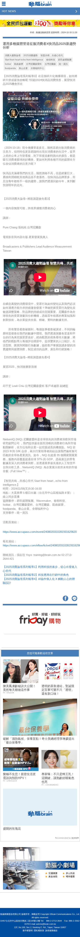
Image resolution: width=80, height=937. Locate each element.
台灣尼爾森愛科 (34, 64)
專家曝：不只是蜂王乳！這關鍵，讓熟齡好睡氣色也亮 (57, 777)
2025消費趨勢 (30, 55)
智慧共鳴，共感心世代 (52, 55)
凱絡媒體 (18, 64)
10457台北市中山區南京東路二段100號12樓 (20, 921)
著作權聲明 (28, 930)
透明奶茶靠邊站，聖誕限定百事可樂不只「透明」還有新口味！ (57, 689)
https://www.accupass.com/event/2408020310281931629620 (40, 531)
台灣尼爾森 (50, 64)
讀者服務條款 (51, 930)
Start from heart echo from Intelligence (24, 59)
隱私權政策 (39, 930)
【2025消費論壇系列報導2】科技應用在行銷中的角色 (36, 574)
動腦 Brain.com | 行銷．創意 (40, 3)
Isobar (8, 64)
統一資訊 (63, 64)
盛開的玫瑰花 (12, 828)
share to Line (74, 598)
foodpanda (10, 68)
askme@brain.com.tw (46, 924)
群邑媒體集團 (64, 59)
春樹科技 (50, 59)
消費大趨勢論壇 (12, 55)
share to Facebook (65, 598)
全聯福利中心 (37, 68)
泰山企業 (23, 68)
